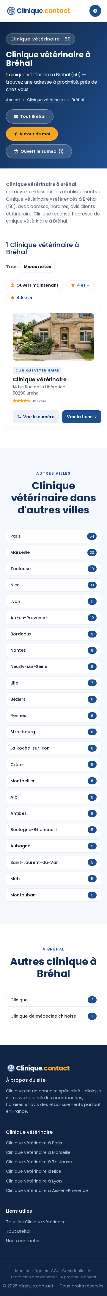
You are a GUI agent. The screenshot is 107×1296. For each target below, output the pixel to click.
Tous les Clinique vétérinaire (36, 1222)
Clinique (43, 10)
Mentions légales (31, 1271)
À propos (69, 1277)
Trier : (13, 267)
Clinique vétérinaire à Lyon (34, 1181)
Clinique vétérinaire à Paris (34, 1143)
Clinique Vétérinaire (39, 379)
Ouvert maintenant (37, 285)
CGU (55, 1271)
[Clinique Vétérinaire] (53, 337)
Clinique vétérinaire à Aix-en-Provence (47, 1190)
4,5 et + (25, 298)
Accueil (13, 100)
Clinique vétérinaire (46, 100)
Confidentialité (76, 1271)
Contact (88, 1277)
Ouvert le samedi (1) (42, 151)
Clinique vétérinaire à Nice (33, 1171)
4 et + (83, 285)
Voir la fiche (80, 417)
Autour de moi (34, 134)
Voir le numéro (39, 417)
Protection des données (34, 1277)
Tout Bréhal (32, 116)
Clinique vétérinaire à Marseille (38, 1152)
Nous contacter (23, 1241)
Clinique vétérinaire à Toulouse (39, 1162)
